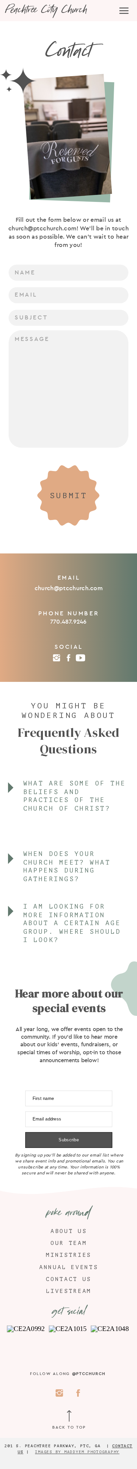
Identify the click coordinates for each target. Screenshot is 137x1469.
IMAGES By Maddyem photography (77, 1451)
